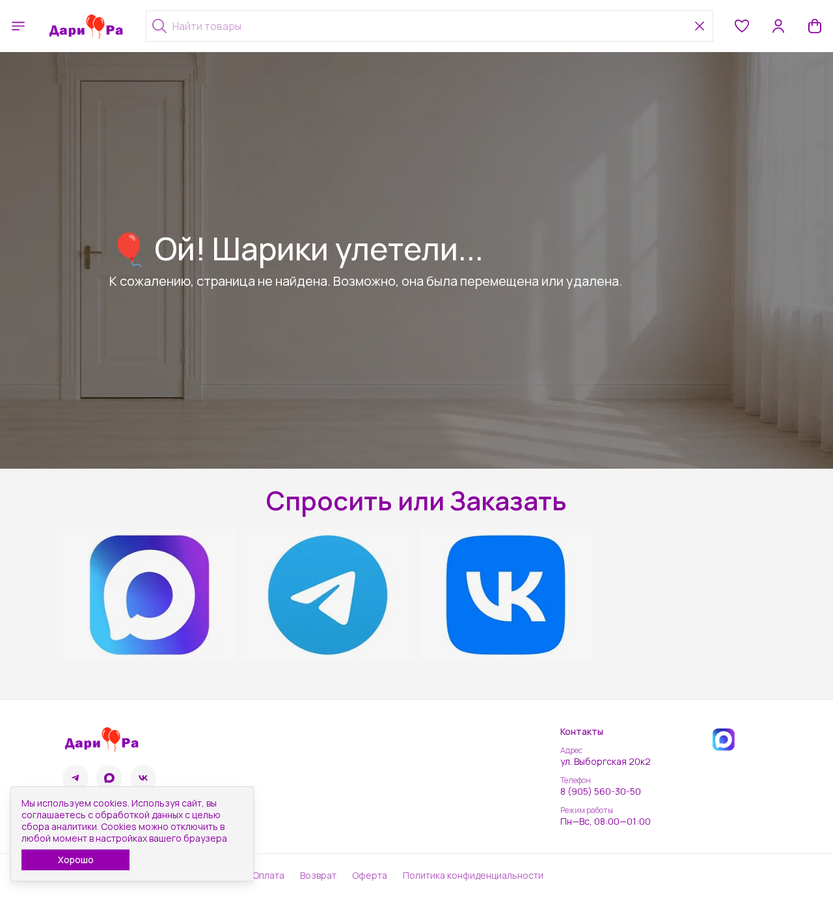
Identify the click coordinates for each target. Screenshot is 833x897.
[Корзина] (815, 26)
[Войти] (778, 26)
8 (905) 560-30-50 (600, 791)
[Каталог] (18, 26)
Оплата (268, 875)
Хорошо (76, 859)
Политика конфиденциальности (473, 875)
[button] (742, 26)
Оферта (369, 875)
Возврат (318, 875)
